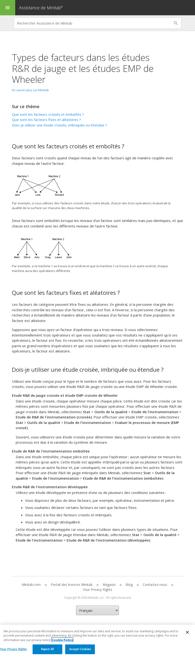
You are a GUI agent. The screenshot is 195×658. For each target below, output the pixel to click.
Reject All (47, 649)
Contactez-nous (155, 584)
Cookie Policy (62, 640)
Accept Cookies (80, 649)
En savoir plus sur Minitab (30, 90)
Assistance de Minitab (41, 7)
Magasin (109, 584)
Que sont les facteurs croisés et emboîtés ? (48, 114)
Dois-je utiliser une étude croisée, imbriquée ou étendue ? (59, 125)
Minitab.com (31, 584)
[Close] (187, 632)
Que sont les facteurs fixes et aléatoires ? (46, 119)
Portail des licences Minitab (72, 584)
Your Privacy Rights (13, 649)
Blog (129, 584)
